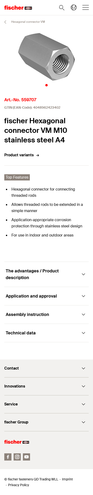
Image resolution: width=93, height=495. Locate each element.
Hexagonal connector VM (27, 22)
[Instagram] (17, 457)
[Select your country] (74, 7)
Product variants (19, 155)
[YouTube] (26, 457)
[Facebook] (7, 457)
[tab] (46, 85)
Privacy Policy (18, 485)
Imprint (67, 479)
